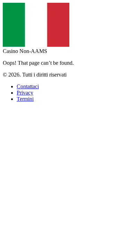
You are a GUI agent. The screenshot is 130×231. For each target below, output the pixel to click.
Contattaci (28, 86)
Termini (25, 99)
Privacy (25, 93)
